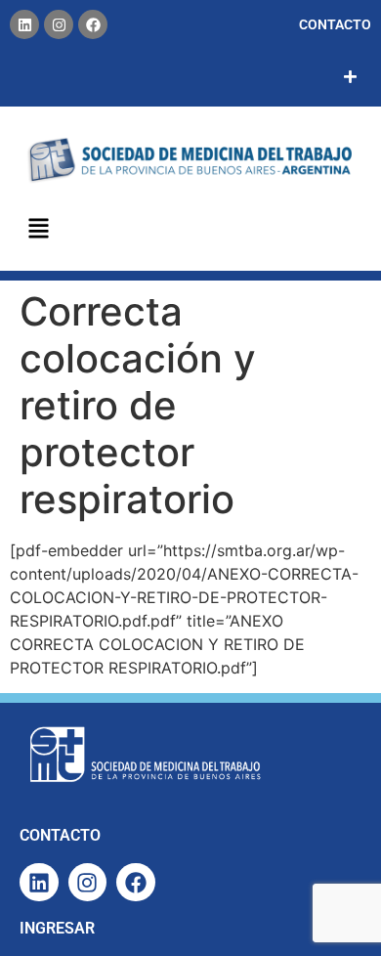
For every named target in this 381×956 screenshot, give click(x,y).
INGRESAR (57, 928)
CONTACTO (335, 24)
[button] (39, 230)
